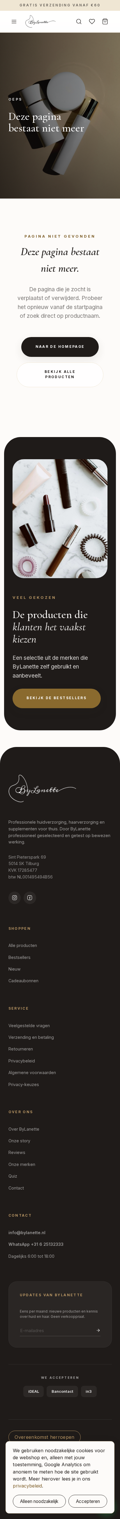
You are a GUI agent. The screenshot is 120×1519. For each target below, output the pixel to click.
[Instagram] (14, 898)
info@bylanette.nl (26, 1232)
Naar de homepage (60, 347)
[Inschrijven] (98, 1330)
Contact (16, 1187)
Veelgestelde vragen (29, 1025)
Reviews (16, 1152)
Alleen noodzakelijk (39, 1501)
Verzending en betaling (31, 1037)
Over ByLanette (23, 1129)
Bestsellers (19, 957)
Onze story (19, 1140)
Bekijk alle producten (60, 374)
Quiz (12, 1176)
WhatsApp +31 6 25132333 (35, 1244)
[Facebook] (30, 898)
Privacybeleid (21, 1060)
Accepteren (88, 1501)
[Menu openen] (14, 21)
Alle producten (22, 945)
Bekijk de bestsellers (57, 698)
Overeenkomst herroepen (44, 1437)
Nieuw (14, 969)
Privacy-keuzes (23, 1084)
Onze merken (21, 1164)
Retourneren (20, 1048)
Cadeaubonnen (23, 980)
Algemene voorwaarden (32, 1072)
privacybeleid (27, 1486)
